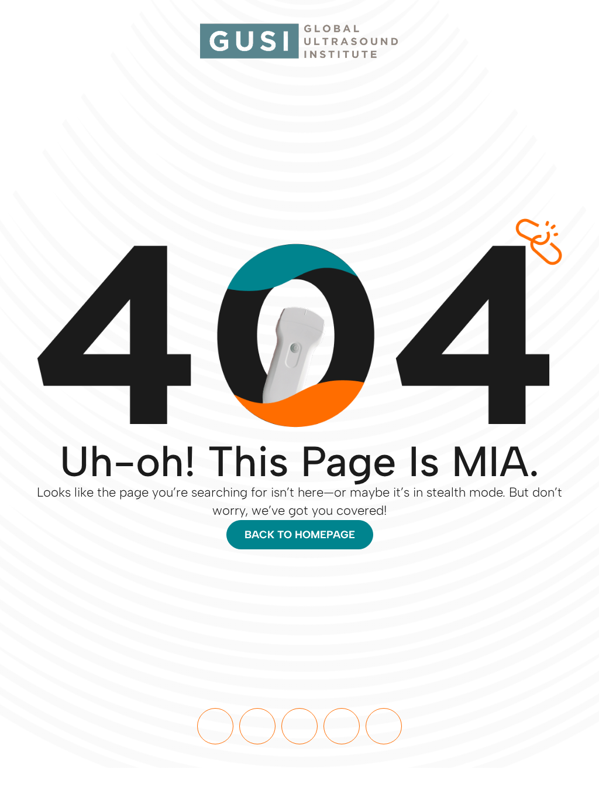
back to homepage (300, 534)
